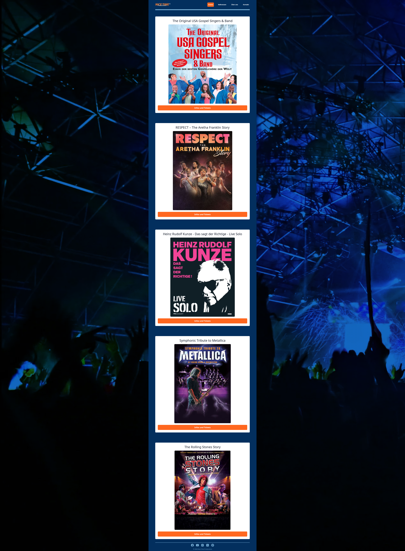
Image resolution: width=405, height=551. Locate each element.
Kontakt (246, 5)
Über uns (234, 5)
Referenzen (222, 5)
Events (210, 5)
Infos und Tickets (202, 108)
